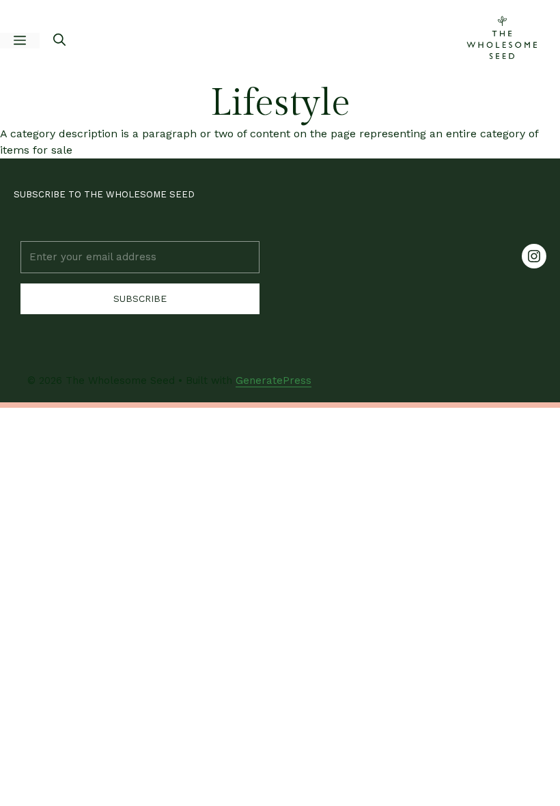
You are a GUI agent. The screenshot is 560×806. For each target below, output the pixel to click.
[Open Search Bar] (59, 40)
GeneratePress (273, 380)
